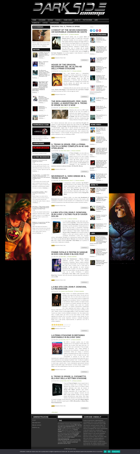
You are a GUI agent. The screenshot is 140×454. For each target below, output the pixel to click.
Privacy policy (115, 451)
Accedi (34, 420)
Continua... (85, 60)
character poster (78, 426)
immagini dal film (70, 431)
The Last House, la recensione (101, 115)
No (109, 451)
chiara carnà (61, 428)
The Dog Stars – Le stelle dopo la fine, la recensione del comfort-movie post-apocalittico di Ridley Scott (41, 176)
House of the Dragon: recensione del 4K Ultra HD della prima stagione (66, 67)
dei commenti (36, 425)
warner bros (66, 443)
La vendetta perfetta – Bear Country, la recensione (39, 192)
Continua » (44, 46)
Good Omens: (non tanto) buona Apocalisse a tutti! (101, 225)
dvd (59, 430)
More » (41, 140)
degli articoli (36, 422)
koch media (75, 433)
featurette (71, 430)
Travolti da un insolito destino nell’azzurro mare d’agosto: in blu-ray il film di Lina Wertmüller (101, 139)
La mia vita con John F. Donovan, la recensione (68, 288)
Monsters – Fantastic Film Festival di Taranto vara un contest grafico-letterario (44, 99)
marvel (71, 434)
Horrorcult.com (41, 125)
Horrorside (54, 23)
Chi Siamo (42, 20)
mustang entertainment (67, 436)
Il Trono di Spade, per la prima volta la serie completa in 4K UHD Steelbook (70, 146)
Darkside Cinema (72, 449)
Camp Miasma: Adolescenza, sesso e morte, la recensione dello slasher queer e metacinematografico (98, 89)
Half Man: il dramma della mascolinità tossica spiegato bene (101, 190)
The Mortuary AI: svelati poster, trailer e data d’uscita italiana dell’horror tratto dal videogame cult (44, 73)
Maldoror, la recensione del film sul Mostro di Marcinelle (41, 223)
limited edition (61, 434)
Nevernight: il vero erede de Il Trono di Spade (68, 177)
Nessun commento (74, 34)
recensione (63, 439)
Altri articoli (54, 412)
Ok (105, 451)
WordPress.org (35, 427)
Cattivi (45, 23)
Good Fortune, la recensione (43, 116)
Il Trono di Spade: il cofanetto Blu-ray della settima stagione (69, 377)
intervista (77, 431)
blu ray (77, 425)
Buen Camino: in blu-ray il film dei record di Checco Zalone (101, 129)
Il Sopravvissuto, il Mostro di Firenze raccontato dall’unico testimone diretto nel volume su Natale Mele (102, 251)
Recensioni (66, 180)
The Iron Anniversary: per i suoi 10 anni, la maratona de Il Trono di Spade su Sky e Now (69, 103)
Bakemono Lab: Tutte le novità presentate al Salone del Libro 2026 (102, 262)
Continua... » (42, 57)
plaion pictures (64, 437)
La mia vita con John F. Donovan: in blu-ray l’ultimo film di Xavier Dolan (69, 214)
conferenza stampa (71, 428)
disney (77, 428)
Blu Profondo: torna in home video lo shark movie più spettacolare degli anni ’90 (101, 176)
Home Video (68, 20)
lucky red (67, 434)
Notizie (50, 20)
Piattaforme (87, 20)
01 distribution (61, 423)
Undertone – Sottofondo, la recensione (43, 107)
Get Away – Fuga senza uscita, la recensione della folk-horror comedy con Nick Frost (40, 207)
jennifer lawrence (63, 433)
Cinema (58, 20)
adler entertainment (74, 423)
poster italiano (71, 437)
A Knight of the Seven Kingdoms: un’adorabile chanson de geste (69, 31)
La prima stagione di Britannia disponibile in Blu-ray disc (68, 336)
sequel (63, 440)
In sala (66, 291)
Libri (96, 20)
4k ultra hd (67, 423)
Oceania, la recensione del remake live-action (39, 161)
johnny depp (69, 433)
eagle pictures (65, 430)
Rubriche (36, 23)
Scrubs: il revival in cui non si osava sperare (101, 216)
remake (59, 440)
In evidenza (38, 27)
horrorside (64, 431)
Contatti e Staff (67, 23)
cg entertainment (69, 426)
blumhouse (68, 425)
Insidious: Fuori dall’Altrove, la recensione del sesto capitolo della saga (101, 78)
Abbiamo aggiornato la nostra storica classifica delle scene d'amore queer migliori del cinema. (41, 44)
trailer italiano (67, 442)
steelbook (71, 440)
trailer (61, 442)
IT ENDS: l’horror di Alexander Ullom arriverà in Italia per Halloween (44, 54)
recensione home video (75, 439)
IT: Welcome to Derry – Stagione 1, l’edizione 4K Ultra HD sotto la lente (102, 199)
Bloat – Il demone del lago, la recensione (43, 63)
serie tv (67, 440)
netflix (75, 436)
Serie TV (77, 20)
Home (34, 20)
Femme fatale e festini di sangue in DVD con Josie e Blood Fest (69, 253)
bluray (72, 425)
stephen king (75, 440)
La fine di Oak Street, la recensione (102, 98)
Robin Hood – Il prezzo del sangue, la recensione (101, 107)
